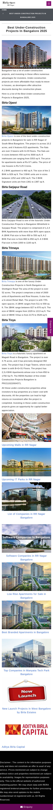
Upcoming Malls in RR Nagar (19, 445)
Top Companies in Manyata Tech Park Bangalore (26, 672)
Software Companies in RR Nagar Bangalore (26, 557)
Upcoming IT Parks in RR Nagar (21, 479)
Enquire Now (51, 327)
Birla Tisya (7, 353)
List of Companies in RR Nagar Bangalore (26, 516)
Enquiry (28, 807)
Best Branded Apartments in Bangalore (25, 632)
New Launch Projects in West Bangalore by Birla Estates (26, 710)
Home (4, 10)
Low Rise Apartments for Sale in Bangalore (26, 596)
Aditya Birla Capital (13, 746)
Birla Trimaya (8, 281)
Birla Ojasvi (7, 136)
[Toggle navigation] (48, 3)
